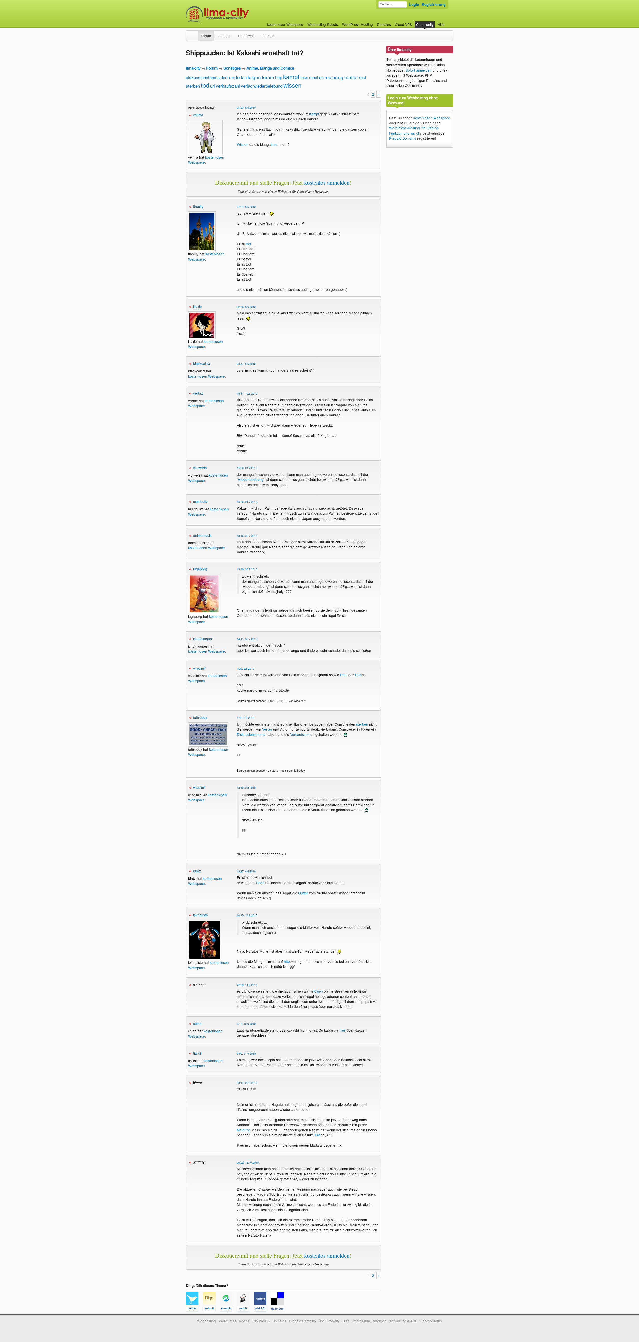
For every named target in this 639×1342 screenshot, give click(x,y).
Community (425, 24)
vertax (198, 393)
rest (362, 77)
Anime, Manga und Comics (270, 68)
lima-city (193, 68)
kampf (291, 76)
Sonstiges (232, 68)
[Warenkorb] (448, 22)
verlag (246, 86)
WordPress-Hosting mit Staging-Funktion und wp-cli (414, 130)
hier (342, 1030)
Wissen (242, 144)
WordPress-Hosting (357, 24)
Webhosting (206, 1320)
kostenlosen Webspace (206, 376)
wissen (292, 85)
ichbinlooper (202, 638)
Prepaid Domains (402, 138)
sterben (193, 86)
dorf (224, 77)
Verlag (267, 729)
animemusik (202, 535)
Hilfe (441, 24)
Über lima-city (329, 1320)
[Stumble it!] (228, 1309)
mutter (351, 77)
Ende (260, 882)
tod (205, 85)
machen (316, 77)
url (212, 86)
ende (234, 77)
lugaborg (200, 568)
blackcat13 (201, 363)
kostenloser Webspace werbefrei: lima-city (236, 14)
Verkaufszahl (300, 734)
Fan (318, 1134)
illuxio (197, 306)
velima (198, 114)
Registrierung (434, 4)
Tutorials (267, 35)
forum (268, 77)
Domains (384, 24)
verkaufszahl (228, 86)
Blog (346, 1320)
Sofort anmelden (419, 70)
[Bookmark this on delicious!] (279, 1309)
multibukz (200, 501)
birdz (197, 870)
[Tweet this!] (194, 1309)
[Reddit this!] (245, 1309)
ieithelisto (200, 914)
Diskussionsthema (251, 734)
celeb (197, 1023)
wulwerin (200, 467)
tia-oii (197, 1053)
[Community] (194, 33)
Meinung (243, 1129)
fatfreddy (200, 717)
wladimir (199, 668)
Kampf (314, 113)
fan (244, 77)
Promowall (246, 35)
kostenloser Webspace (285, 24)
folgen (254, 77)
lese (304, 77)
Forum (206, 35)
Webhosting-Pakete (322, 24)
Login (414, 4)
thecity (198, 206)
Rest (343, 674)
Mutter (303, 892)
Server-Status (431, 1320)
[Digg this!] (211, 1309)
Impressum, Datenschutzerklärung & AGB (385, 1320)
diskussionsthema (203, 77)
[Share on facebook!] (262, 1309)
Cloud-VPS (403, 24)
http (278, 77)
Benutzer (224, 35)
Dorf (358, 674)
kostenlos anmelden (327, 182)
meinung (334, 77)
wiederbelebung (267, 86)
